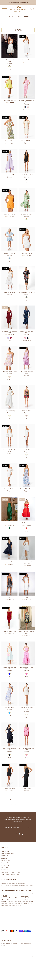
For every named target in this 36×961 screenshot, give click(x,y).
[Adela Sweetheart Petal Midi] (9, 46)
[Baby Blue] (9, 674)
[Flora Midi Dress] (9, 127)
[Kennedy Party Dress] (9, 87)
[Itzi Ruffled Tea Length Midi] (27, 509)
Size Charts (4, 869)
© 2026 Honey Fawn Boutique (9, 943)
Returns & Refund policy (8, 853)
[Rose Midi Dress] (27, 775)
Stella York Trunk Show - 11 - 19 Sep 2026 (13, 883)
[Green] (26, 219)
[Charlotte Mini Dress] (27, 239)
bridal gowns (24, 896)
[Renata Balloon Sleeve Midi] (27, 278)
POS (19, 943)
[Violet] (8, 338)
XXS (26, 183)
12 (25, 340)
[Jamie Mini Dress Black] (27, 161)
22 (10, 69)
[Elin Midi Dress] (9, 694)
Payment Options (6, 860)
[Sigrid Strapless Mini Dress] (9, 358)
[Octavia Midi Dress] (9, 278)
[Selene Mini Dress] (9, 239)
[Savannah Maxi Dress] (27, 475)
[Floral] (26, 416)
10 (25, 109)
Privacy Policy (5, 865)
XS (9, 261)
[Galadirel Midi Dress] (27, 127)
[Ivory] (9, 416)
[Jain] (27, 584)
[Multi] (26, 297)
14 (27, 109)
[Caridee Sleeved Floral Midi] (27, 317)
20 (29, 109)
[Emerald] (9, 528)
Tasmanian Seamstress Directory (10, 874)
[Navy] (25, 107)
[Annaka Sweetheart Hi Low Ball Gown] (27, 548)
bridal (5, 896)
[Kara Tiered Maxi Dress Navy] (9, 734)
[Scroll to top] (32, 956)
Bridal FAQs (4, 867)
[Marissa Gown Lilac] (9, 161)
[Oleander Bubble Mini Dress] (9, 436)
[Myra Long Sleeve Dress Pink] (27, 734)
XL (10, 715)
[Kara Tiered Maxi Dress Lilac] (27, 358)
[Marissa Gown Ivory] (9, 397)
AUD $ (6, 925)
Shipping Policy (5, 863)
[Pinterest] (16, 834)
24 (27, 531)
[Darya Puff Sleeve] (9, 548)
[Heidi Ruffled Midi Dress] (9, 618)
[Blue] (9, 258)
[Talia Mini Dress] (27, 397)
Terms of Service (6, 851)
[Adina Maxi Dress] (9, 509)
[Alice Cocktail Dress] (27, 436)
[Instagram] (19, 834)
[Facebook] (2, 941)
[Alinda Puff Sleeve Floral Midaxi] (27, 87)
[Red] (26, 528)
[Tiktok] (22, 834)
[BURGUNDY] (11, 338)
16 (28, 340)
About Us (4, 858)
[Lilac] (9, 377)
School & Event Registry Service (10, 872)
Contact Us (4, 855)
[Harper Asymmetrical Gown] (9, 653)
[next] (23, 804)
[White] (9, 66)
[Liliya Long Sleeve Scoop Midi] (9, 317)
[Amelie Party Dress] (9, 475)
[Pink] (28, 107)
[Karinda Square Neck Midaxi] (27, 653)
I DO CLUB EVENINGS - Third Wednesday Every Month (17, 885)
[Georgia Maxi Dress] (27, 200)
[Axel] (9, 584)
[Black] (26, 180)
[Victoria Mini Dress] (9, 200)
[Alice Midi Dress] (27, 46)
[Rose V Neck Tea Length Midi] (27, 618)
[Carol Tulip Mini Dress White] (27, 694)
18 (8, 69)
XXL (28, 222)
